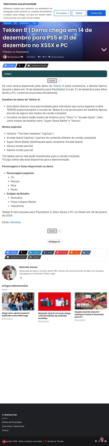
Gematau (15, 222)
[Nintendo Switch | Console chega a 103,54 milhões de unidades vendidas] (54, 301)
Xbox (35, 23)
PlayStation (24, 23)
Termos (5, 430)
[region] (54, 11)
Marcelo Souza (13, 57)
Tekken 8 (58, 85)
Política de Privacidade (12, 422)
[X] (21, 278)
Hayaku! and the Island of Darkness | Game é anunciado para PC (89, 314)
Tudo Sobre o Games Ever (13, 426)
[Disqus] (54, 363)
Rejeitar (79, 13)
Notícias (7, 23)
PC (15, 23)
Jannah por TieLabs (55, 441)
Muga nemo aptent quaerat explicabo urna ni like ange (15, 314)
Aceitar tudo (96, 13)
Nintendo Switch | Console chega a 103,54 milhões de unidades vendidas (54, 316)
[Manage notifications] (102, 439)
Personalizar (61, 13)
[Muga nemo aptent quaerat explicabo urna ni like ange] (18, 301)
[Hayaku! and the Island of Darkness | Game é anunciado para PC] (91, 300)
